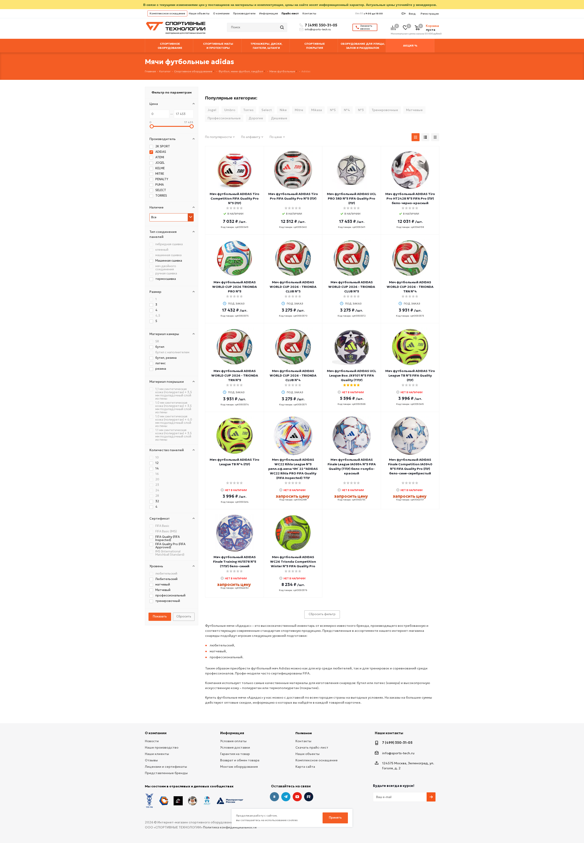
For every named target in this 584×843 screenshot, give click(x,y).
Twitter (308, 796)
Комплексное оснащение (167, 13)
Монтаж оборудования (239, 767)
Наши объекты (199, 13)
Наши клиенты (157, 754)
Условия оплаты (233, 741)
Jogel (212, 110)
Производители (244, 13)
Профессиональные (224, 118)
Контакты (309, 13)
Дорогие (256, 118)
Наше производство (161, 747)
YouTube (297, 796)
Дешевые (279, 118)
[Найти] (282, 27)
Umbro (229, 110)
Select (266, 110)
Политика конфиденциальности (230, 827)
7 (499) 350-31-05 (320, 25)
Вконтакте (274, 796)
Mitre (299, 110)
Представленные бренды (166, 773)
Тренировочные (385, 110)
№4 (347, 110)
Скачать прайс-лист (311, 747)
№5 (333, 110)
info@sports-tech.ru (318, 29)
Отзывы (151, 760)
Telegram (285, 796)
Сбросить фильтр (322, 614)
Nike (283, 110)
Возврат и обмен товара (239, 760)
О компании (221, 13)
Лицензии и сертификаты (166, 767)
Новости (152, 741)
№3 (361, 110)
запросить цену (292, 496)
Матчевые (414, 110)
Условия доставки (235, 747)
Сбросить (183, 616)
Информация (268, 13)
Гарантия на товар (235, 754)
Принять (335, 818)
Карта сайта (305, 767)
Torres (248, 110)
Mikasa (316, 110)
